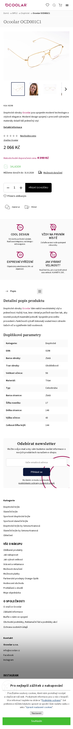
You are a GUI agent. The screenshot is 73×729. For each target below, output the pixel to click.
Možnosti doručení (52, 172)
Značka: (11, 140)
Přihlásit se (36, 472)
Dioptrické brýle (11, 507)
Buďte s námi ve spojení (15, 617)
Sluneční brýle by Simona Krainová (20, 530)
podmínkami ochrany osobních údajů (37, 483)
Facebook (8, 655)
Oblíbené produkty (13, 550)
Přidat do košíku (38, 187)
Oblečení (8, 535)
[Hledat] (54, 5)
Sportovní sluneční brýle (15, 521)
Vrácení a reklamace (13, 564)
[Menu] (67, 5)
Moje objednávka (12, 592)
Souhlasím (36, 721)
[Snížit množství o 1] (8, 187)
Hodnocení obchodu (13, 583)
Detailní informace (13, 127)
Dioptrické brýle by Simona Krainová (21, 526)
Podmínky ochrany (51, 700)
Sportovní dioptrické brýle (16, 516)
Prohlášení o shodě (13, 588)
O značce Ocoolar (12, 607)
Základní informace (13, 612)
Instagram (8, 660)
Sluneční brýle (10, 511)
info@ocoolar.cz (11, 650)
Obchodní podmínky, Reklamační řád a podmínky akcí (30, 622)
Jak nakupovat (10, 555)
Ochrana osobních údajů (15, 627)
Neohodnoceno (28, 136)
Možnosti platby (11, 574)
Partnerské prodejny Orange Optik (21, 578)
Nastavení (37, 713)
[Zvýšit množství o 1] (21, 187)
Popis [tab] (13, 291)
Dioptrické (50, 343)
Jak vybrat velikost (13, 559)
